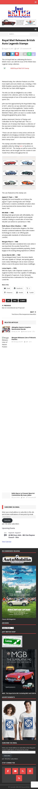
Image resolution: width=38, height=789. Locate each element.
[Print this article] (25, 54)
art (8, 300)
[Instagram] (30, 771)
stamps (22, 300)
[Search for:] (19, 34)
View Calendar (6, 542)
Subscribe (7, 520)
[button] (35, 2)
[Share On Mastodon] (34, 54)
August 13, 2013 (8, 49)
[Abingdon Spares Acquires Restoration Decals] (6, 329)
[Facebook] (8, 771)
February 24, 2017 (18, 341)
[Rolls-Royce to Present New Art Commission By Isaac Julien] (6, 495)
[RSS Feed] (19, 778)
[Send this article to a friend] (21, 54)
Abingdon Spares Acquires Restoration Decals (21, 328)
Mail (14, 300)
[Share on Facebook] (4, 54)
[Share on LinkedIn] (12, 54)
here (21, 146)
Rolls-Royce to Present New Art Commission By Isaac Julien (23, 494)
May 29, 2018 (16, 331)
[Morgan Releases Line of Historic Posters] (6, 412)
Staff (17, 49)
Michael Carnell (27, 331)
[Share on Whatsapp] (29, 54)
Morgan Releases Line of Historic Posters (24, 338)
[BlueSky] (23, 771)
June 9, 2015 (16, 497)
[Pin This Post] (17, 54)
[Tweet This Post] (8, 54)
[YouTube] (15, 771)
